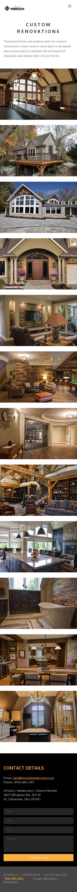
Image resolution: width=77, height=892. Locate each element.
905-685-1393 (14, 878)
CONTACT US (38, 857)
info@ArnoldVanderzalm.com (33, 778)
